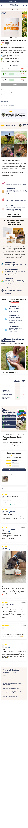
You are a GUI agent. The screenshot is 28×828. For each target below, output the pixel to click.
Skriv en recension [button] (14, 469)
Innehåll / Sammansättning (7, 105)
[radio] (14, 69)
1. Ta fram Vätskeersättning (10, 372)
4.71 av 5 (17, 456)
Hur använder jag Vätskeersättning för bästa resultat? (12, 684)
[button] (4, 44)
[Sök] (24, 5)
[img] (5, 494)
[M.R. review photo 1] (14, 567)
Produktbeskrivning (5, 98)
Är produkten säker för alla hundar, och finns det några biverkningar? (12, 692)
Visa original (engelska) (10, 504)
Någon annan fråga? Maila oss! (10, 696)
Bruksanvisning (4, 101)
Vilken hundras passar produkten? (11, 688)
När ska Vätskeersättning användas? (11, 680)
